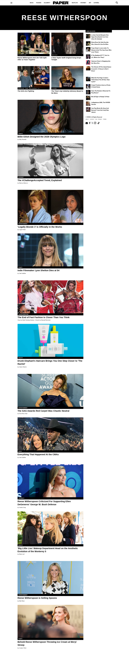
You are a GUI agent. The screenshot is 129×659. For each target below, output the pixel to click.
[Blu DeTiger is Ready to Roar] (88, 98)
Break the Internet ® (29, 88)
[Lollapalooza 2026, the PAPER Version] (88, 103)
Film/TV (20, 267)
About (87, 119)
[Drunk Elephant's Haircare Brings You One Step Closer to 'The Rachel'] (50, 340)
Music (32, 2)
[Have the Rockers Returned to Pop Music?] (88, 92)
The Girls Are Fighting (26, 91)
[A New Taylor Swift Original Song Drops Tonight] (67, 43)
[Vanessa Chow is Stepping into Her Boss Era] (88, 62)
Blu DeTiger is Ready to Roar (100, 96)
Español (96, 2)
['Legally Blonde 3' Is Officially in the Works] (50, 206)
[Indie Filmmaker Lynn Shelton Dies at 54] (50, 249)
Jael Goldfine (22, 273)
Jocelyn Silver (22, 648)
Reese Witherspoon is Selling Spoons (37, 598)
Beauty (20, 357)
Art (90, 2)
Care (54, 88)
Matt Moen (22, 601)
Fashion (38, 2)
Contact (92, 119)
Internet (83, 2)
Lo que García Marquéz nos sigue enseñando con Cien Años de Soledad (100, 37)
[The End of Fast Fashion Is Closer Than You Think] (50, 296)
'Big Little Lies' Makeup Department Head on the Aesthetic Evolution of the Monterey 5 (48, 550)
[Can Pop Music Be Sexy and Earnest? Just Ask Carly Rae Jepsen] (88, 109)
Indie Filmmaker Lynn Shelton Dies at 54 (38, 270)
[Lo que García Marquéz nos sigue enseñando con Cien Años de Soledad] (88, 36)
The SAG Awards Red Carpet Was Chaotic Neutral (43, 411)
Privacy (100, 119)
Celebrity (47, 2)
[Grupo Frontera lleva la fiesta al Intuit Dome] (88, 86)
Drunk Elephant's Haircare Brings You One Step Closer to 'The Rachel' (50, 362)
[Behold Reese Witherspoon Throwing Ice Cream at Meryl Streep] (50, 621)
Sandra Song (22, 507)
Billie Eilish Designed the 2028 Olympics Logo (41, 136)
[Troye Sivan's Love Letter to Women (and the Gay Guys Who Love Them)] (88, 49)
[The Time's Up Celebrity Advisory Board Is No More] (67, 76)
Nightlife (75, 2)
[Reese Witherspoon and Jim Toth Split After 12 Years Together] (34, 43)
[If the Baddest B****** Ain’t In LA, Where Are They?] (88, 56)
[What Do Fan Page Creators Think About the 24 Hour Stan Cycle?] (88, 79)
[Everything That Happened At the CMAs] (50, 433)
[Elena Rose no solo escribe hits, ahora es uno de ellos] (88, 43)
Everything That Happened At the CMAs (38, 454)
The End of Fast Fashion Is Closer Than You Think (44, 317)
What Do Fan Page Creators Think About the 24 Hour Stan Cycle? (100, 79)
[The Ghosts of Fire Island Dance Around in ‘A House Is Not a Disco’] (88, 68)
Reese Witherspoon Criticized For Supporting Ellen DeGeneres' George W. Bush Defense (44, 503)
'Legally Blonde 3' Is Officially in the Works (40, 227)
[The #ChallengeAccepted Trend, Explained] (50, 159)
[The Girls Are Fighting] (34, 76)
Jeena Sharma (23, 367)
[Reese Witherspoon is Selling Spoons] (50, 577)
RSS (96, 119)
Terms (104, 119)
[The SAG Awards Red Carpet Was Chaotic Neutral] (50, 390)
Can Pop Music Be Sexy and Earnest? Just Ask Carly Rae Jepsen (100, 110)
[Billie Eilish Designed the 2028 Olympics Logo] (50, 116)
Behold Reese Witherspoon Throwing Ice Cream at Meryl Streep (47, 643)
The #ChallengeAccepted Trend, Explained (40, 180)
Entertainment (22, 223)
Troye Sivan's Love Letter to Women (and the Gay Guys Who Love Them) (101, 50)
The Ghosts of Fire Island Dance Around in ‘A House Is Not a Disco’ (101, 69)
